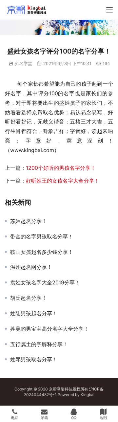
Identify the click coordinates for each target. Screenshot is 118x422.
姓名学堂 (23, 63)
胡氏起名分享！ (28, 298)
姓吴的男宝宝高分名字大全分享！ (49, 329)
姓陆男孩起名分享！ (33, 313)
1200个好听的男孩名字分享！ (61, 168)
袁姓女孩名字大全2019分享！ (45, 282)
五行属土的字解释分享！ (39, 344)
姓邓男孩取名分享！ (33, 359)
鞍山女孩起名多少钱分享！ (41, 252)
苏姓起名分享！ (28, 221)
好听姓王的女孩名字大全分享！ (62, 180)
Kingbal (87, 394)
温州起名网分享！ (31, 267)
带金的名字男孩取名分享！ (41, 236)
